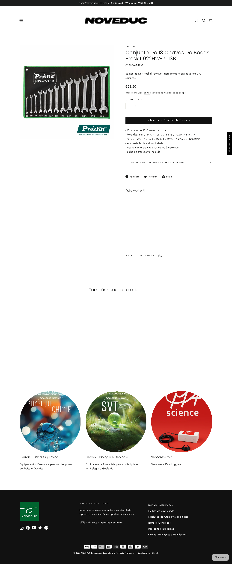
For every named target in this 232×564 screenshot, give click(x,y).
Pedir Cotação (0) (229, 144)
